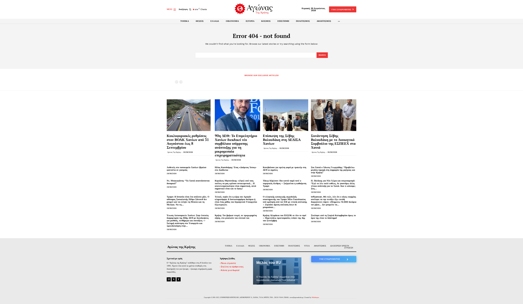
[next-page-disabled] (181, 82)
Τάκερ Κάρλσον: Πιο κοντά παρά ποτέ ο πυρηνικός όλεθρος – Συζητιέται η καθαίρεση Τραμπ (284, 183)
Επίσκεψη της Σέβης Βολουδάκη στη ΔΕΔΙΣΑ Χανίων (282, 139)
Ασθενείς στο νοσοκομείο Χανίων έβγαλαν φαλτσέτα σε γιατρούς (186, 168)
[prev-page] (176, 82)
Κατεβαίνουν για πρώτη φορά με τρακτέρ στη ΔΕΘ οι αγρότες (284, 168)
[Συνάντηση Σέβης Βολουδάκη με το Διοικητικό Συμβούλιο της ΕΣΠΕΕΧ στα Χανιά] (333, 115)
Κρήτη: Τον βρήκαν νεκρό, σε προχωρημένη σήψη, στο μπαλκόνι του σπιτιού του (236, 216)
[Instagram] (169, 279)
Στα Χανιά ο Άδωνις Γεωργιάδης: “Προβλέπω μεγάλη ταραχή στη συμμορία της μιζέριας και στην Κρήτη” (333, 170)
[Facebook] (179, 279)
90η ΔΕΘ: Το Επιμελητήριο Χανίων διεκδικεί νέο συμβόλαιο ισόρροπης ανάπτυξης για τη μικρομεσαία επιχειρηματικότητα (236, 145)
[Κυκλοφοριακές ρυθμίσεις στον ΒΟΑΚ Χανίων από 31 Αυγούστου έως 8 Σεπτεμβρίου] (189, 115)
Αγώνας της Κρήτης (174, 152)
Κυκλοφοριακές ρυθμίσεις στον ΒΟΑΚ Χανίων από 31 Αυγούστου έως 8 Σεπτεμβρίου (188, 141)
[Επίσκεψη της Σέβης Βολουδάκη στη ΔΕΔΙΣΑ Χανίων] (285, 115)
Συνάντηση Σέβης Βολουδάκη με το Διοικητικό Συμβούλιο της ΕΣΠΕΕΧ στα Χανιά (333, 141)
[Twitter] (174, 279)
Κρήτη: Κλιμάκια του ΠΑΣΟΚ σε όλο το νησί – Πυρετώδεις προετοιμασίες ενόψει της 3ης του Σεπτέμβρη (284, 218)
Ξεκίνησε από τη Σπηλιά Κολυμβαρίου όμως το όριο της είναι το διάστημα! (333, 216)
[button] (185, 9)
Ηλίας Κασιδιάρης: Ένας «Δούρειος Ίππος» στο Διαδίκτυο (235, 168)
